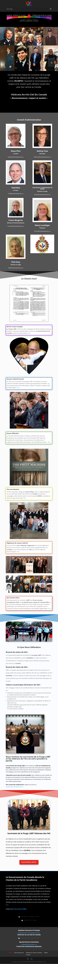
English (46, 952)
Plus (28, 333)
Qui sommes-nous (19, 952)
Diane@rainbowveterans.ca (15, 157)
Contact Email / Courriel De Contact (29, 933)
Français (28, 954)
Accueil (10, 952)
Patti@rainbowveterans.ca (15, 268)
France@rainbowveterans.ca (16, 226)
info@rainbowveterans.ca (29, 944)
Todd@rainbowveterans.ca (15, 193)
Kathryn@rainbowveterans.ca (42, 157)
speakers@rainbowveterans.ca (14, 787)
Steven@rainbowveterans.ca (42, 194)
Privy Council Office (20, 909)
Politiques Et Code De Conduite (34, 952)
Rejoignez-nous (29, 862)
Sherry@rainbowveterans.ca (42, 231)
